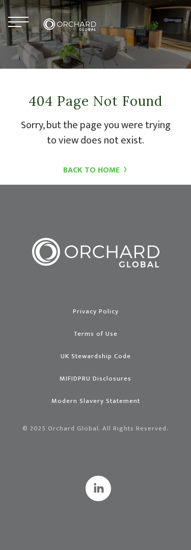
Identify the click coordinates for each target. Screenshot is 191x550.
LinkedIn (98, 488)
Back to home (91, 170)
